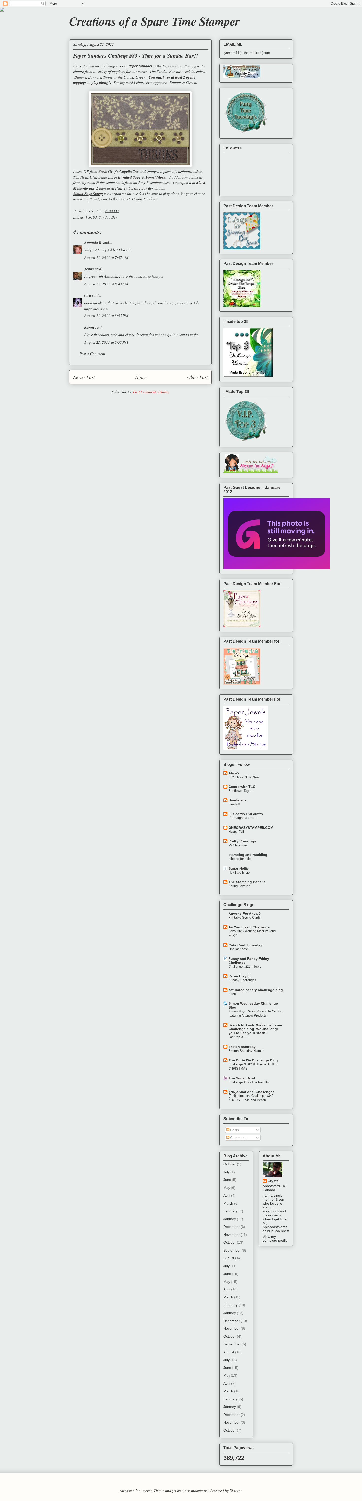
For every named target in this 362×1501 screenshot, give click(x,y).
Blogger (236, 1490)
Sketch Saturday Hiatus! (246, 1051)
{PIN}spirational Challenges (252, 1092)
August (228, 1258)
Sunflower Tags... (241, 791)
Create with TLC (242, 787)
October (229, 1164)
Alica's (234, 773)
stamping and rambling (248, 855)
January (229, 1219)
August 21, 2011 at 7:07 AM (106, 257)
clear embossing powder (134, 188)
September (232, 1250)
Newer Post (84, 377)
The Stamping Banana (247, 882)
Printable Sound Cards (245, 917)
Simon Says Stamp (88, 193)
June (227, 1180)
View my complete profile (275, 1238)
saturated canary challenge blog (256, 990)
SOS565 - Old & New (244, 777)
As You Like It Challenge (249, 927)
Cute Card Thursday (245, 945)
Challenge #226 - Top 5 (245, 966)
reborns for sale (240, 859)
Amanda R (93, 242)
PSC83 (91, 217)
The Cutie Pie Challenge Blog (253, 1060)
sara (87, 295)
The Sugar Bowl (242, 1078)
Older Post (197, 377)
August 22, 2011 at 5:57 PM (106, 342)
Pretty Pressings (242, 841)
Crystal (274, 1181)
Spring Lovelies (239, 886)
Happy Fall (236, 831)
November (231, 1235)
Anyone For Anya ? (245, 913)
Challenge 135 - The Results (249, 1082)
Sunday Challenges (242, 980)
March (228, 1203)
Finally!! (234, 804)
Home (141, 377)
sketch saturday (242, 1047)
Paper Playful (240, 976)
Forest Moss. (156, 177)
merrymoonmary (195, 1490)
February (230, 1211)
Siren (232, 994)
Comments (238, 1138)
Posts (234, 1130)
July (226, 1172)
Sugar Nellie (239, 868)
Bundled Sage (129, 177)
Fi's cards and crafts (246, 814)
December (231, 1227)
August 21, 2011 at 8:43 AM (106, 283)
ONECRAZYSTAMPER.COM (251, 828)
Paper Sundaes (140, 66)
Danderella (238, 800)
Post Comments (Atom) (151, 391)
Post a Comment (92, 353)
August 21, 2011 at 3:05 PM (106, 315)
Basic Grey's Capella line (118, 171)
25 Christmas (238, 845)
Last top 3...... (239, 1037)
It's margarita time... (243, 818)
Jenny (89, 269)
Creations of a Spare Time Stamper (154, 21)
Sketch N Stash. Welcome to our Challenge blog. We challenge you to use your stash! (255, 1029)
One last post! (239, 949)
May (226, 1188)
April (226, 1195)
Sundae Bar (108, 217)
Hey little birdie (239, 872)
